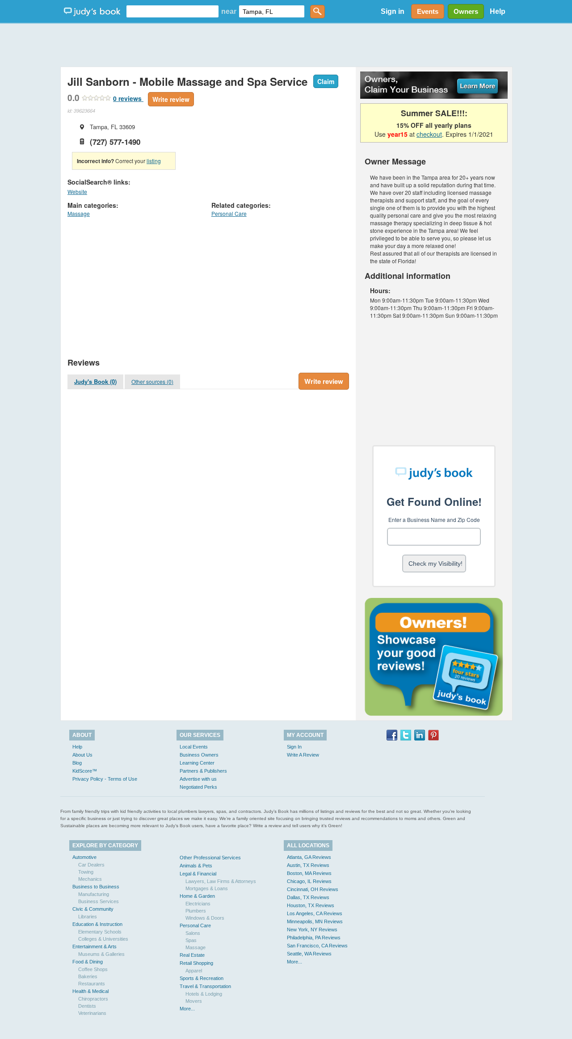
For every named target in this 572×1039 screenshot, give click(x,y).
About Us (82, 754)
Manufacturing (93, 894)
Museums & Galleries (101, 954)
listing (154, 160)
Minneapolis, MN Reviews (315, 921)
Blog (77, 763)
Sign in (392, 11)
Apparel (193, 970)
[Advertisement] (286, 45)
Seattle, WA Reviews (309, 953)
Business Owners (199, 754)
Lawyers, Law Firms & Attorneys (220, 881)
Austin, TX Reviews (308, 865)
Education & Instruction (97, 924)
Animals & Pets (196, 865)
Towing (85, 872)
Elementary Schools (100, 931)
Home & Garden (197, 896)
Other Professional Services (210, 857)
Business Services (98, 901)
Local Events (194, 746)
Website (77, 191)
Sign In (294, 746)
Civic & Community (93, 909)
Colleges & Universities (103, 939)
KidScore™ (84, 771)
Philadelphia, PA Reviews (314, 937)
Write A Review (303, 754)
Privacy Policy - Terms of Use (104, 779)
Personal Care (229, 213)
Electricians (197, 903)
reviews (128, 98)
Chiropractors (93, 998)
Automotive (84, 857)
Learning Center (197, 763)
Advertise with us (198, 779)
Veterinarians (92, 1013)
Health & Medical (90, 991)
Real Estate (192, 955)
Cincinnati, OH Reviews (312, 889)
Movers (193, 1001)
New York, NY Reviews (312, 929)
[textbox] (172, 11)
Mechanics (90, 879)
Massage (78, 213)
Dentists (87, 1006)
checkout (429, 134)
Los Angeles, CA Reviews (314, 913)
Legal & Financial (198, 873)
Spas (191, 940)
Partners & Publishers (203, 771)
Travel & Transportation (205, 986)
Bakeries (87, 976)
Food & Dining (87, 961)
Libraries (87, 916)
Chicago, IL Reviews (309, 881)
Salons (192, 933)
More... (187, 1008)
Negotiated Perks (198, 787)
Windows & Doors (204, 918)
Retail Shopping (196, 963)
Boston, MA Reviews (309, 873)
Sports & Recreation (201, 978)
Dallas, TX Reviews (308, 897)
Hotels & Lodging (203, 994)
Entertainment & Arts (94, 946)
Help (497, 11)
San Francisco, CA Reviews (317, 945)
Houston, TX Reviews (310, 905)
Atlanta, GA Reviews (309, 857)
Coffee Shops (93, 969)
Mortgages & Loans (206, 888)
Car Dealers (91, 864)
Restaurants (91, 983)
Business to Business (95, 886)
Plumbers (195, 910)
